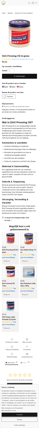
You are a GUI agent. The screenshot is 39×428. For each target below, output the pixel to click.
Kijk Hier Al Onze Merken (24, 13)
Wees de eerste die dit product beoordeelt (19, 380)
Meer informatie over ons (9, 410)
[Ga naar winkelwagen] (33, 3)
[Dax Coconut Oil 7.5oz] (10, 272)
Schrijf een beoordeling (18, 59)
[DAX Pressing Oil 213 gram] (10, 238)
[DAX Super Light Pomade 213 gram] (10, 306)
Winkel (10, 13)
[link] (19, 424)
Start (3, 13)
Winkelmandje (12, 357)
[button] (4, 3)
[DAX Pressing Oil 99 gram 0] (19, 33)
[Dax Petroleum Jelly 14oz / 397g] (28, 272)
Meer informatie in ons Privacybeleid (12, 408)
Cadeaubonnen (27, 357)
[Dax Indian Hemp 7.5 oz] (28, 238)
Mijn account (27, 342)
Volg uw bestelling (12, 349)
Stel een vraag (29, 59)
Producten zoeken (12, 342)
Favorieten (27, 349)
